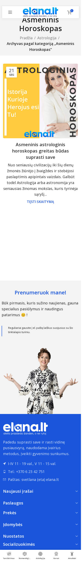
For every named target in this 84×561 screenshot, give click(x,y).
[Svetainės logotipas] (40, 11)
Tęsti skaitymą (40, 201)
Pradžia (26, 37)
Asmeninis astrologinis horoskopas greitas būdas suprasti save (40, 150)
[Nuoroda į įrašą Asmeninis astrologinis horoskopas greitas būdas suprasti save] (40, 101)
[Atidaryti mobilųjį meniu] (10, 12)
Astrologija (46, 37)
